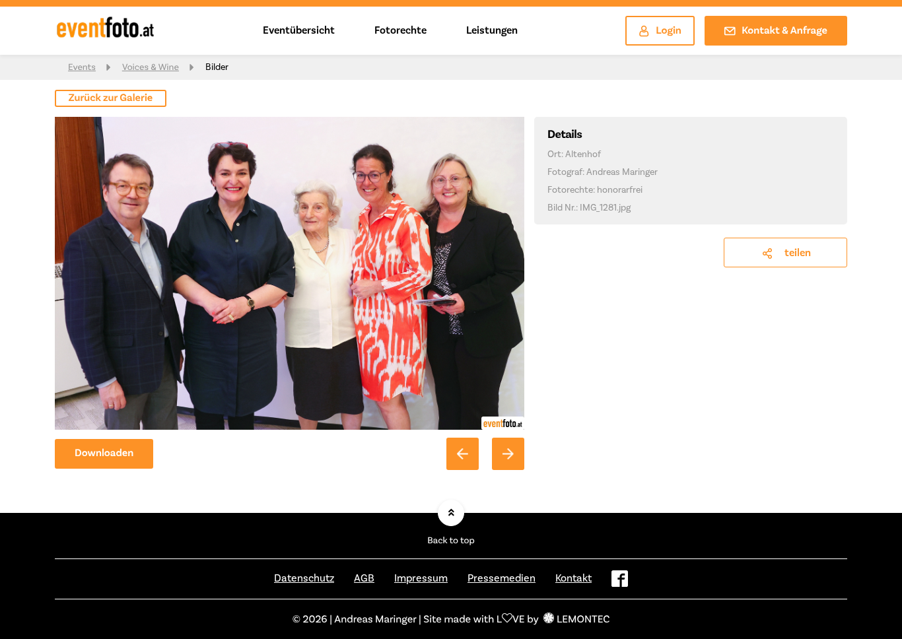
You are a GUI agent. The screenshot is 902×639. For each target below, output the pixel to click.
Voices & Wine (150, 67)
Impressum (421, 578)
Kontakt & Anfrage (784, 30)
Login (668, 30)
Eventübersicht (299, 30)
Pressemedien (502, 578)
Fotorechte (400, 30)
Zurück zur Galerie (111, 98)
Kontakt (573, 578)
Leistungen (492, 30)
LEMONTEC (583, 619)
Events (82, 67)
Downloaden (104, 453)
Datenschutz (304, 578)
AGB (364, 578)
